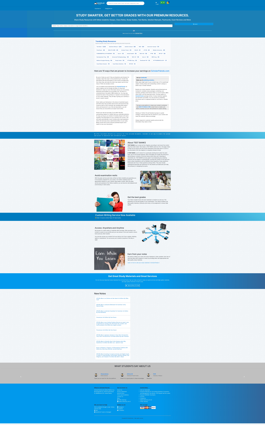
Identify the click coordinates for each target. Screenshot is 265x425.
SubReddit (144, 77)
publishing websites (148, 80)
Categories (108, 8)
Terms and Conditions (123, 395)
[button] (21, 377)
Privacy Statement (122, 391)
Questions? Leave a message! (103, 412)
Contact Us (120, 396)
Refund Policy (120, 393)
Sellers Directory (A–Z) (124, 401)
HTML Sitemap (122, 400)
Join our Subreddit (145, 390)
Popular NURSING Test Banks (147, 395)
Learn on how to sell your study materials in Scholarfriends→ (143, 262)
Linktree (120, 408)
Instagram (121, 407)
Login (157, 4)
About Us (119, 390)
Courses (97, 8)
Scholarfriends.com (160, 71)
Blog (118, 398)
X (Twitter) (121, 410)
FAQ (96, 410)
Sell (163, 2)
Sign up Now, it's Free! (133, 285)
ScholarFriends (121, 86)
